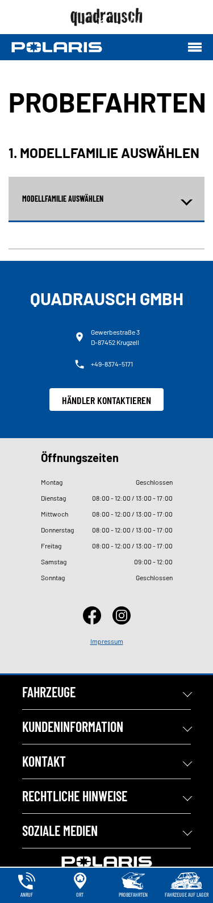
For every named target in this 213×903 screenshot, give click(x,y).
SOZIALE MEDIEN (60, 830)
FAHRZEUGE (49, 692)
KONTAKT (44, 761)
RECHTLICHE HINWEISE (74, 796)
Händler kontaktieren (106, 400)
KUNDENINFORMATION (72, 726)
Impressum (106, 641)
